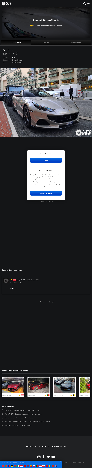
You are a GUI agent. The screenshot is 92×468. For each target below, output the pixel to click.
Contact (44, 446)
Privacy (64, 462)
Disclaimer (78, 462)
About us (31, 446)
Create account (46, 193)
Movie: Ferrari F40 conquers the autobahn (19, 418)
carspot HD (20, 280)
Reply (12, 288)
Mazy (13, 57)
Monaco (14, 60)
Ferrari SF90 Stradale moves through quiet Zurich (22, 410)
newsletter (59, 446)
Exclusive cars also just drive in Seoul (18, 425)
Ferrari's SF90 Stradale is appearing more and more (23, 414)
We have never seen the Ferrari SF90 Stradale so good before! (27, 422)
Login (46, 160)
